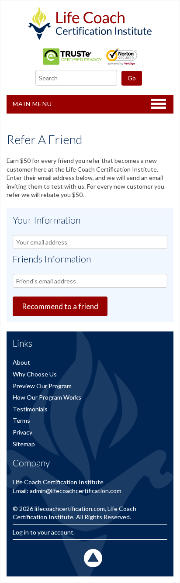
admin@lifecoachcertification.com (75, 490)
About (21, 362)
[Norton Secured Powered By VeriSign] (121, 62)
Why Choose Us (35, 374)
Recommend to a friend (60, 306)
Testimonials (30, 409)
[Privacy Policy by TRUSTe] (72, 62)
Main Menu (32, 103)
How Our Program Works (47, 397)
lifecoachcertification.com (70, 508)
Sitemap (24, 444)
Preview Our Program (42, 386)
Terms (21, 420)
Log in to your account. (44, 532)
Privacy (22, 432)
